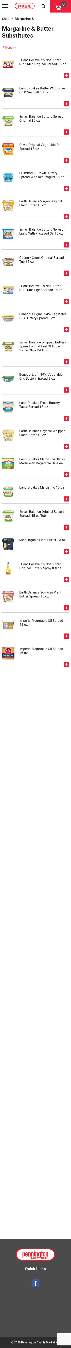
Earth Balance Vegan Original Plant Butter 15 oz (40, 203)
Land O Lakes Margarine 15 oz (41, 487)
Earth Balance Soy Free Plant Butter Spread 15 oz (40, 594)
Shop (5, 19)
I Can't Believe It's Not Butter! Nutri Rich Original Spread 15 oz (42, 62)
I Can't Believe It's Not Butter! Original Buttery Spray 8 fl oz (40, 566)
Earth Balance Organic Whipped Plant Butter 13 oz (42, 433)
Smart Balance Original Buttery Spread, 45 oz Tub (41, 514)
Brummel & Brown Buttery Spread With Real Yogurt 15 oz (41, 175)
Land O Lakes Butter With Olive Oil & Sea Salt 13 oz (42, 90)
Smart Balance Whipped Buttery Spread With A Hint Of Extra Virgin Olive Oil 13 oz (42, 346)
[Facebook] (35, 1283)
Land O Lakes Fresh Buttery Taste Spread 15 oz (39, 405)
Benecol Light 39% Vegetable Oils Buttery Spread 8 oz (41, 376)
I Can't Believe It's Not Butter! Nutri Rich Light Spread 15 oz (40, 288)
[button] (66, 75)
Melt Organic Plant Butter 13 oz (42, 540)
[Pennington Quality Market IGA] (25, 5)
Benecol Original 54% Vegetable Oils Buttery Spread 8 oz (42, 316)
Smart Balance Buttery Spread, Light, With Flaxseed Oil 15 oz (41, 231)
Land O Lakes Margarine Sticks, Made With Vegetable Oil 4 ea (42, 461)
